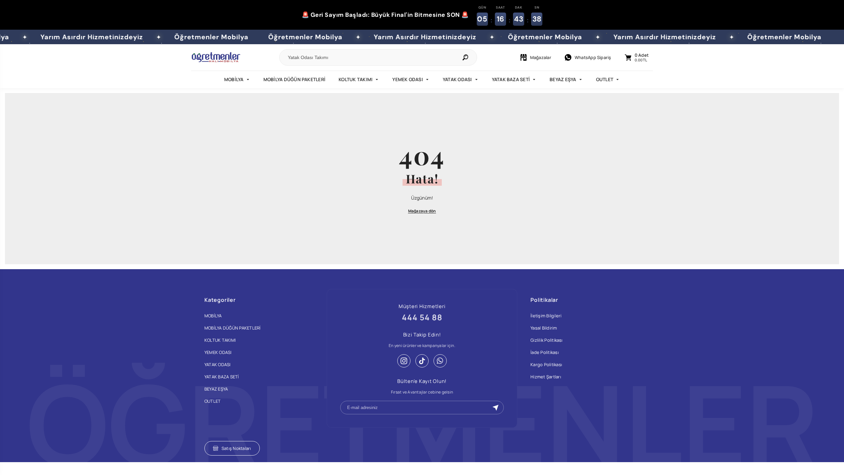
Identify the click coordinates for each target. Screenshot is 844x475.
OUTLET (604, 79)
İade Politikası (544, 352)
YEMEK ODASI (407, 79)
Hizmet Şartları (545, 377)
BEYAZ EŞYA (563, 79)
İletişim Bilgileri (545, 316)
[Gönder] (495, 407)
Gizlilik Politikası (546, 340)
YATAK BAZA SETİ (511, 79)
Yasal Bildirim (543, 328)
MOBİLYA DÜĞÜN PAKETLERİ (294, 79)
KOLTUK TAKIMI (356, 79)
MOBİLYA (234, 79)
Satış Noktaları (236, 448)
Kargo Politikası (546, 364)
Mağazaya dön (422, 211)
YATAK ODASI (457, 79)
